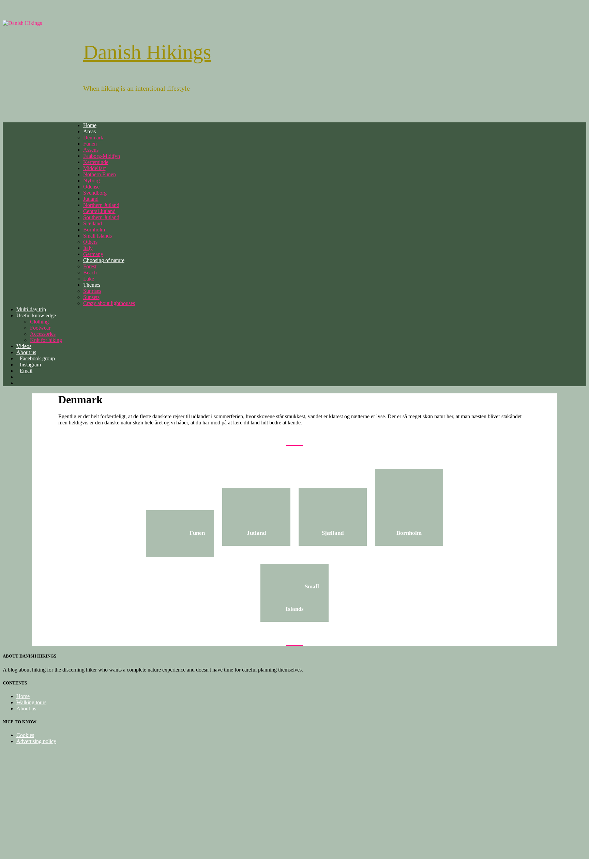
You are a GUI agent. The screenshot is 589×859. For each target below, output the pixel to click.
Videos (23, 346)
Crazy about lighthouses (109, 303)
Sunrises (92, 291)
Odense (91, 187)
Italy (88, 248)
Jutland (91, 199)
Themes (91, 285)
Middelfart (94, 168)
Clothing (39, 322)
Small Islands (97, 236)
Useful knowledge (36, 315)
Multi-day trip (31, 309)
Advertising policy (36, 741)
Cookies (25, 735)
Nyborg (91, 180)
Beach (90, 272)
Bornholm (94, 229)
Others (90, 242)
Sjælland (92, 223)
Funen (90, 144)
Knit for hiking (46, 340)
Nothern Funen (99, 174)
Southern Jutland (101, 217)
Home (89, 125)
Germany (93, 254)
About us (26, 708)
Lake (88, 279)
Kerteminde (95, 162)
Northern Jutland (101, 205)
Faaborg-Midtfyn (101, 156)
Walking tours (31, 702)
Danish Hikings (147, 52)
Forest (89, 266)
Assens (91, 150)
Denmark (93, 137)
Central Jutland (99, 211)
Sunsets (91, 297)
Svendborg (95, 193)
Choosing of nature (103, 260)
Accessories (43, 334)
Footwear (40, 328)
